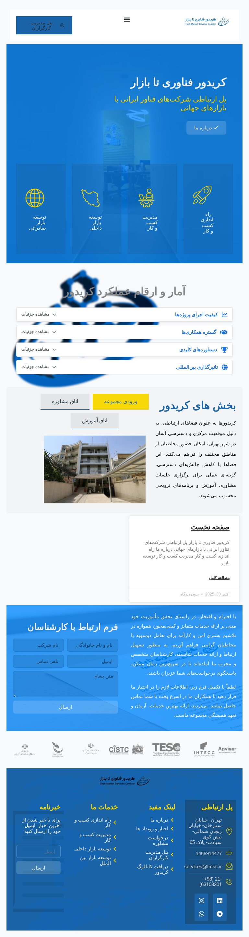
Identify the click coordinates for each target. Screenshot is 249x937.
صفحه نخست (210, 527)
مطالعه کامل (219, 578)
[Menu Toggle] (127, 19)
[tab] (121, 402)
